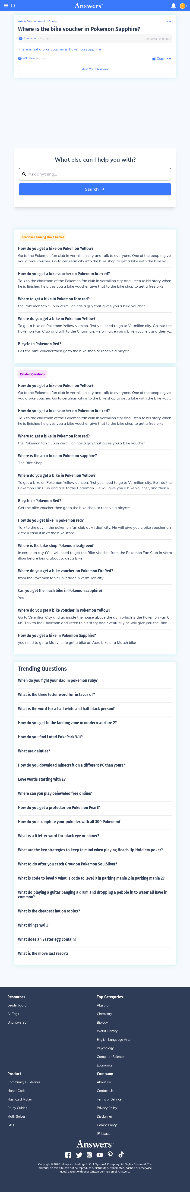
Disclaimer (104, 1116)
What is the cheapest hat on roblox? (49, 911)
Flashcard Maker (19, 1099)
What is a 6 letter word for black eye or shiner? (58, 835)
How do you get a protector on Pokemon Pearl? (59, 807)
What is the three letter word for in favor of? (56, 694)
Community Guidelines (24, 1082)
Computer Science (110, 1057)
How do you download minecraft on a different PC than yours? (71, 765)
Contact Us (105, 1091)
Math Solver (16, 1116)
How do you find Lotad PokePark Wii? (50, 736)
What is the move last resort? (43, 953)
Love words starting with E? (42, 779)
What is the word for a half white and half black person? (66, 708)
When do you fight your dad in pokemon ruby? (58, 680)
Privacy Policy (107, 1108)
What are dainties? (34, 751)
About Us (104, 1082)
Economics (105, 1065)
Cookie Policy (107, 1125)
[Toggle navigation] (6, 5)
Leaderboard (16, 1005)
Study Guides (17, 1108)
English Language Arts (113, 1040)
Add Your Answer (95, 69)
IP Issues (103, 1134)
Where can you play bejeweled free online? (55, 793)
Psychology (105, 1048)
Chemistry (104, 1014)
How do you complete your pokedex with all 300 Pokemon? (69, 821)
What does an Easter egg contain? (47, 939)
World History (107, 1031)
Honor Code (16, 1091)
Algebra (102, 1005)
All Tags (13, 1014)
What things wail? (33, 925)
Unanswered (16, 1022)
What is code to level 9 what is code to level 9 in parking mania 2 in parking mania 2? (91, 878)
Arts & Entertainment (31, 21)
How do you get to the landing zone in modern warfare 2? (67, 722)
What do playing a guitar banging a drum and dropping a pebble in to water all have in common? (92, 895)
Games (53, 21)
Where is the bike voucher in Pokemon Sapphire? (79, 29)
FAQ (10, 1125)
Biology (102, 1022)
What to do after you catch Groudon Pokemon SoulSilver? (67, 864)
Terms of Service (109, 1099)
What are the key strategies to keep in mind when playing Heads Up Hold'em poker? (90, 849)
